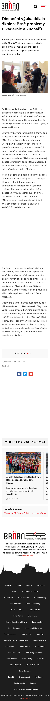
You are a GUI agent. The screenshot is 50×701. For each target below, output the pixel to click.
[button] (35, 6)
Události (8, 585)
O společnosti (24, 677)
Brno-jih (40, 659)
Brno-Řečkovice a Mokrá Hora (16, 640)
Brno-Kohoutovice (17, 610)
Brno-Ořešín (26, 634)
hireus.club (26, 698)
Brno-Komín (18, 616)
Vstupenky (41, 585)
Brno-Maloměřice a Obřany (16, 622)
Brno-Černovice (39, 640)
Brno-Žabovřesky (33, 604)
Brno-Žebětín (35, 610)
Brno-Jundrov (23, 598)
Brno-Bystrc (41, 634)
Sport (14, 591)
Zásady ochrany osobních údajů (25, 689)
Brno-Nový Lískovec (33, 628)
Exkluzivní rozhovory (30, 591)
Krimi (19, 585)
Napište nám (27, 556)
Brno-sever (9, 646)
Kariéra (33, 683)
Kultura (29, 585)
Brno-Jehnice (12, 659)
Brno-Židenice (25, 671)
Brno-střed (8, 598)
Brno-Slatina (40, 646)
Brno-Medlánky (38, 622)
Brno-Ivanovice (14, 653)
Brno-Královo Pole (33, 665)
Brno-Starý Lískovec (34, 653)
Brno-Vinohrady (40, 598)
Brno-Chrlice (25, 646)
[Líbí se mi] (28, 353)
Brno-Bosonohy (10, 634)
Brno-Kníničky (15, 604)
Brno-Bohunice (14, 628)
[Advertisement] (25, 237)
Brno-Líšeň (32, 616)
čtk (8, 366)
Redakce (39, 677)
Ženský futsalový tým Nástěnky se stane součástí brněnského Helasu (23, 480)
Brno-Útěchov (15, 665)
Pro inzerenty (19, 683)
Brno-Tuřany (27, 659)
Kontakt (11, 677)
